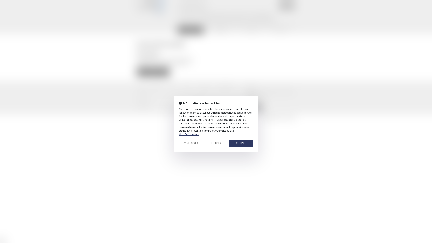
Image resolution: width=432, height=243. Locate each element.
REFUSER (216, 143)
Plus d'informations (189, 134)
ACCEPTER (241, 143)
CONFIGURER (190, 143)
